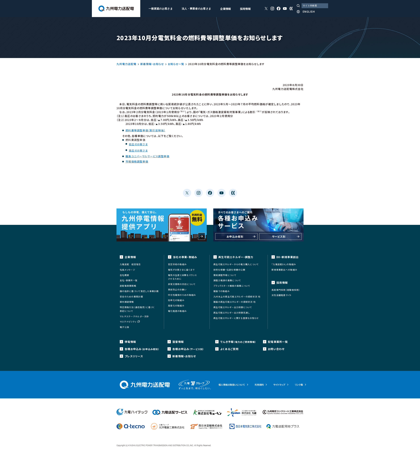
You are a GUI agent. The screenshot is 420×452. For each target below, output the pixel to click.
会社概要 (124, 275)
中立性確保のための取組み (182, 294)
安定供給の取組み (177, 264)
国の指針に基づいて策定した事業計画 (139, 291)
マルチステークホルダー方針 (134, 316)
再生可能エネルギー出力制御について (232, 307)
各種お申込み (142, 349)
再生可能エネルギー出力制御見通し (231, 312)
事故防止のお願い (177, 289)
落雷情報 (178, 341)
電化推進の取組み (177, 311)
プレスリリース (134, 356)
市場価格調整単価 (137, 161)
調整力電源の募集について (227, 280)
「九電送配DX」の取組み (284, 264)
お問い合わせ (276, 349)
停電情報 (130, 341)
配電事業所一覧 (278, 341)
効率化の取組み (176, 300)
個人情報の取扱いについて (232, 384)
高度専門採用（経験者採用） (286, 289)
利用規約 (259, 384)
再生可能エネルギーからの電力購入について (236, 264)
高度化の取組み (176, 305)
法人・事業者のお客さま (196, 8)
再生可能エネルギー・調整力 (235, 257)
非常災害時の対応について (182, 284)
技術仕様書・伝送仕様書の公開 (229, 269)
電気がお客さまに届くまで (181, 269)
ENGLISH (309, 11)
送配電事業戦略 (128, 285)
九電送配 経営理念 (130, 264)
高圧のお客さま (138, 150)
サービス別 (278, 236)
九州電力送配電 (126, 64)
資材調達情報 (127, 301)
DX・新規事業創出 (287, 257)
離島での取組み (221, 291)
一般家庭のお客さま (161, 8)
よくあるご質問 (229, 349)
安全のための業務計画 (131, 296)
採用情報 (245, 9)
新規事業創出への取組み (284, 269)
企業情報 (225, 9)
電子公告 (124, 327)
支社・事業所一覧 (128, 280)
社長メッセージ (127, 269)
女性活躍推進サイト (282, 295)
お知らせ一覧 (176, 64)
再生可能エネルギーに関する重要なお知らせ (236, 318)
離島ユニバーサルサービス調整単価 (147, 156)
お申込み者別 (235, 236)
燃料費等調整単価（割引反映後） (145, 130)
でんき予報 (238, 341)
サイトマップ (279, 384)
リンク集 (299, 384)
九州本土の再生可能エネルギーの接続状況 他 (236, 296)
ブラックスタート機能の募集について (231, 285)
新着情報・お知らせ (152, 64)
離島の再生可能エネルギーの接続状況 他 (234, 301)
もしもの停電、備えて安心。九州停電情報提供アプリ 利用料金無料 (161, 224)
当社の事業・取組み (185, 257)
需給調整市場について (224, 275)
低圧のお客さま (138, 144)
